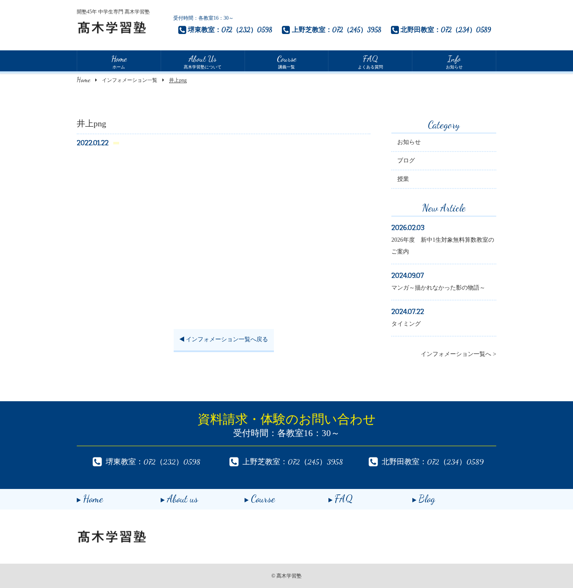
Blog (427, 499)
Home (83, 80)
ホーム (119, 61)
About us (182, 499)
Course (263, 499)
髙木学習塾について (202, 61)
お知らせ (454, 61)
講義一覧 (286, 61)
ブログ (406, 160)
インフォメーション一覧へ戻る (226, 339)
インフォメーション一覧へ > (458, 354)
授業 (403, 179)
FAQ (344, 499)
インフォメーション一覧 (129, 80)
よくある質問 (370, 61)
